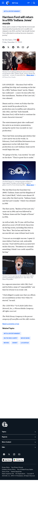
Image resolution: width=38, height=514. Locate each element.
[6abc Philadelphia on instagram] (14, 454)
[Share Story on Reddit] (13, 47)
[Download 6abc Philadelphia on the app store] (7, 460)
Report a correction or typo (10, 324)
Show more (30, 75)
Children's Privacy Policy (9, 469)
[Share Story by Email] (23, 47)
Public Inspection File (8, 473)
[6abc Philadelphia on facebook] (4, 454)
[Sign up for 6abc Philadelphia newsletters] (19, 454)
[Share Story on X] (8, 47)
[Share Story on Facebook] (3, 47)
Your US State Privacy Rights (25, 469)
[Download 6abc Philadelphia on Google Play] (18, 460)
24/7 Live (15, 3)
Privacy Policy (6, 467)
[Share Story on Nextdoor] (18, 47)
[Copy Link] (28, 47)
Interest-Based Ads (16, 471)
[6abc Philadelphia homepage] (8, 3)
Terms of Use (5, 471)
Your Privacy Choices (17, 467)
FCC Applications (20, 473)
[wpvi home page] (5, 424)
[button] (3, 3)
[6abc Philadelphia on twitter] (9, 454)
